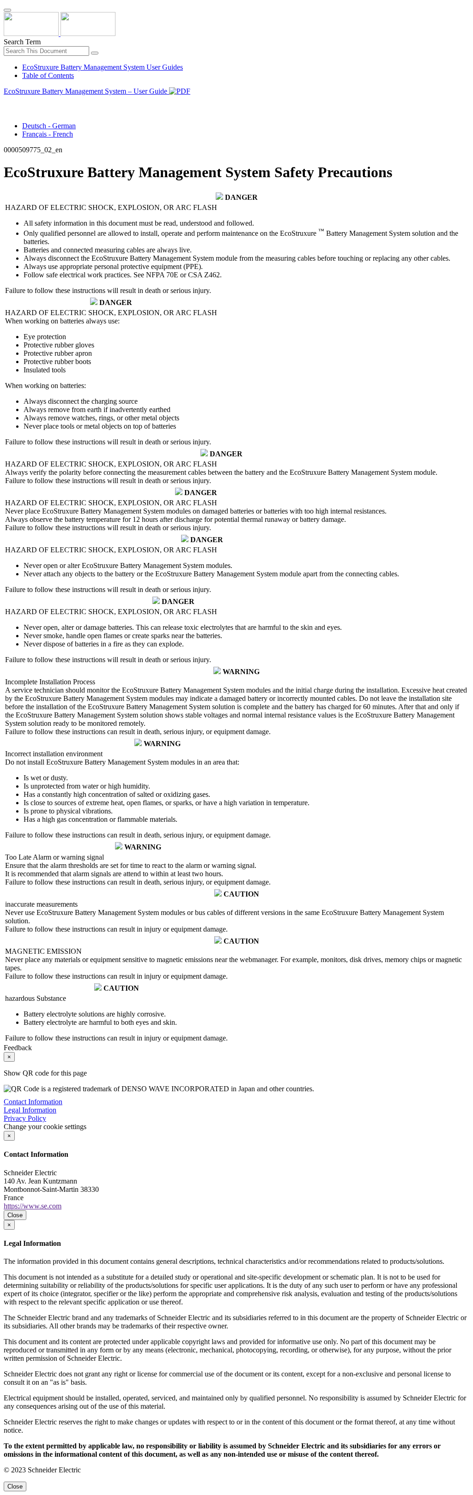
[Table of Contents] (7, 102)
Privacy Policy (25, 1118)
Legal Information (30, 1110)
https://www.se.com (32, 1206)
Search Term (22, 42)
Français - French (47, 134)
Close (15, 1215)
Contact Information (33, 1102)
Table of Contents (48, 75)
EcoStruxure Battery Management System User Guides (102, 67)
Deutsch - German (49, 126)
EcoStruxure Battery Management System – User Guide (86, 91)
